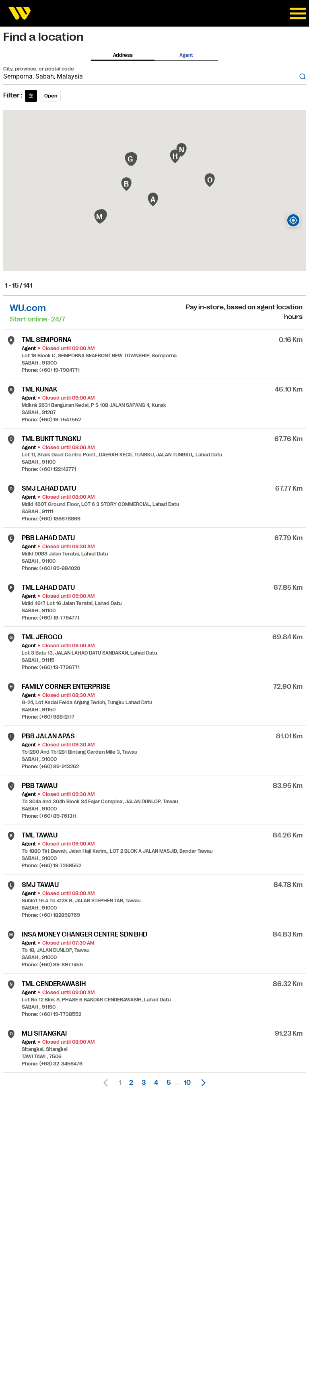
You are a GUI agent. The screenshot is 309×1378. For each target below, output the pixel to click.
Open (50, 96)
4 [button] (156, 1082)
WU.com (28, 308)
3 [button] (144, 1082)
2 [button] (131, 1082)
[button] (201, 1083)
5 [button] (169, 1082)
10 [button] (187, 1082)
